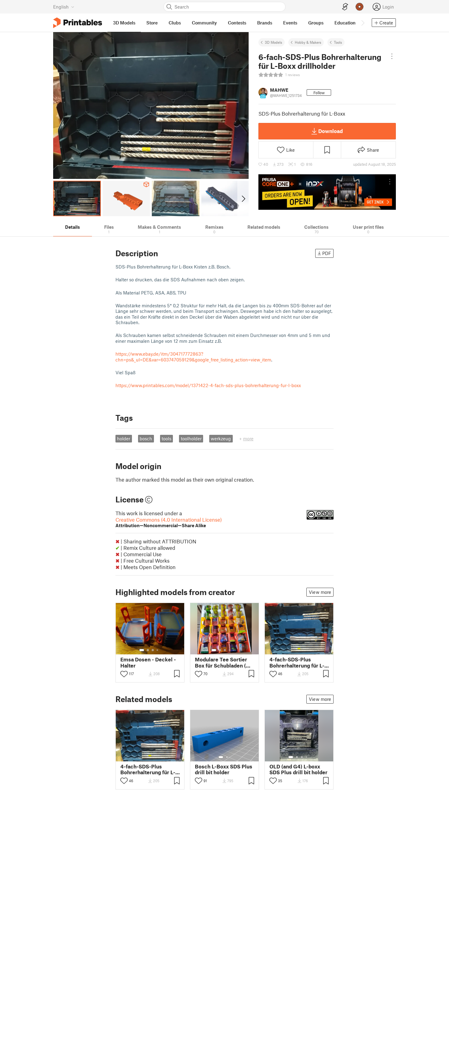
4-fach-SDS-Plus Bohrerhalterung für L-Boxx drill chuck (296, 662)
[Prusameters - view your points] (359, 7)
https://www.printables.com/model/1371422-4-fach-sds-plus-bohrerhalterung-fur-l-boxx (208, 385)
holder (123, 438)
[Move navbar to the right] (363, 22)
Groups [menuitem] (315, 22)
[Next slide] (243, 198)
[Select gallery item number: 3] (152, 650)
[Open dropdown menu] (392, 56)
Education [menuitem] (345, 22)
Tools (338, 42)
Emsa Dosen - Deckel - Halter (148, 662)
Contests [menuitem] (237, 22)
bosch (146, 438)
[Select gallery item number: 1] (141, 650)
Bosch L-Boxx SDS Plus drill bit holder (223, 769)
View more (320, 592)
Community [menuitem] (204, 22)
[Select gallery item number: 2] (148, 650)
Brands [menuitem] (264, 22)
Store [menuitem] (152, 22)
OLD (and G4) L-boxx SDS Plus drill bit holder (298, 769)
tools (166, 438)
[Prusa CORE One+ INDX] (327, 192)
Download (330, 131)
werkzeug (221, 438)
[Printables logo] (77, 22)
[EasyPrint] (345, 7)
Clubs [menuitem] (175, 22)
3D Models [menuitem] (124, 22)
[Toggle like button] (124, 674)
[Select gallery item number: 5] (234, 650)
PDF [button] (326, 253)
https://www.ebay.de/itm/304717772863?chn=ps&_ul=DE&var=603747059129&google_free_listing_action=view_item (193, 356)
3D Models (273, 42)
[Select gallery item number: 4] (157, 650)
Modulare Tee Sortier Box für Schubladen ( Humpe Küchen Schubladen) (221, 662)
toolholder (191, 438)
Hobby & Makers (308, 42)
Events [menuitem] (290, 22)
